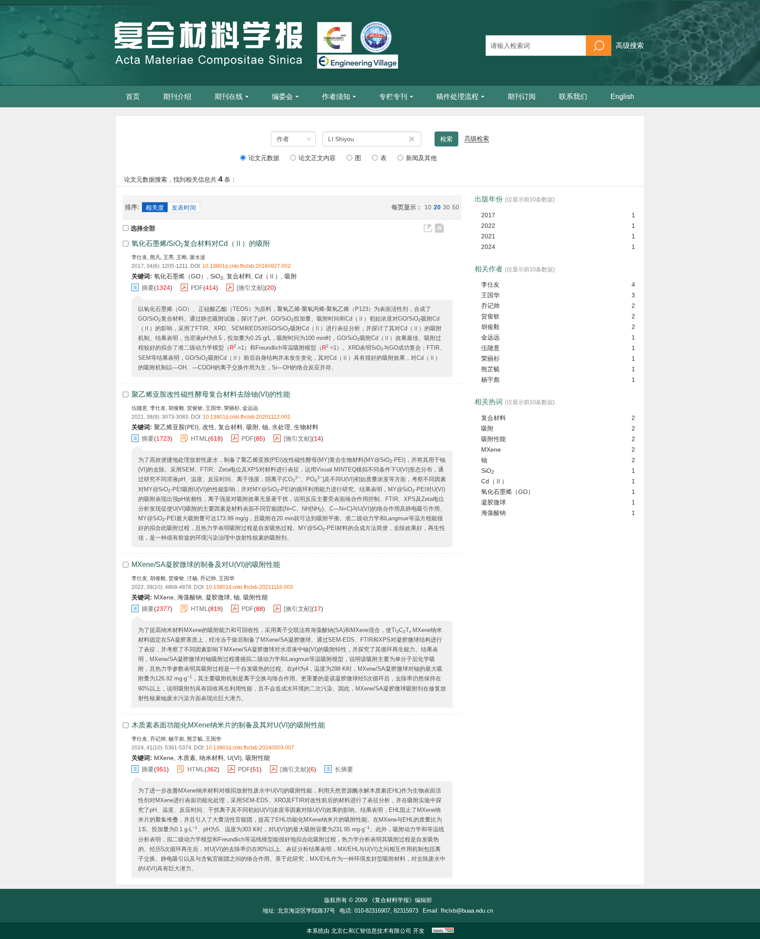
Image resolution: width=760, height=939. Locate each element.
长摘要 (344, 769)
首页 (133, 96)
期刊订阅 (522, 96)
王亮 (168, 257)
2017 (488, 215)
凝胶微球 (493, 502)
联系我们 (573, 96)
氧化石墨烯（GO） (507, 491)
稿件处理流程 (457, 96)
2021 (488, 236)
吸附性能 (493, 438)
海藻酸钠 (493, 512)
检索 (446, 138)
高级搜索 (630, 45)
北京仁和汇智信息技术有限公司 (371, 931)
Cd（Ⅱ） (494, 481)
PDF (197, 287)
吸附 (487, 428)
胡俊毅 (176, 408)
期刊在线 (229, 96)
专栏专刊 (393, 96)
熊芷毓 (195, 739)
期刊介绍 (177, 96)
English (622, 96)
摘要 (148, 287)
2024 (488, 246)
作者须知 (336, 96)
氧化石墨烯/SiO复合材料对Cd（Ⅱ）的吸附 (201, 243)
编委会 (282, 96)
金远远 (250, 408)
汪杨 (192, 578)
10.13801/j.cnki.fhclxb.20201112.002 (246, 417)
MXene (491, 449)
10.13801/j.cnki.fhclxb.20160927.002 (246, 266)
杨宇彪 (176, 739)
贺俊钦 (195, 408)
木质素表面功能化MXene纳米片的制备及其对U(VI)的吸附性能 (228, 725)
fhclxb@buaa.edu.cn (467, 910)
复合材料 (493, 417)
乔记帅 (208, 578)
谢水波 (197, 257)
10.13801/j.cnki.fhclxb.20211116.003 (249, 587)
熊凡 (155, 257)
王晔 (181, 257)
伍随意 (139, 408)
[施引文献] (251, 287)
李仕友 (139, 257)
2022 (488, 225)
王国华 (213, 408)
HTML (199, 438)
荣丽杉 (232, 408)
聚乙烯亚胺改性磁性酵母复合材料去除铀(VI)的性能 (211, 394)
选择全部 (143, 228)
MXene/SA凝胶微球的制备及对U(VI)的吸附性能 (206, 564)
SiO (487, 471)
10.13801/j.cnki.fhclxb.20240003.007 (250, 748)
